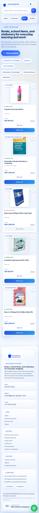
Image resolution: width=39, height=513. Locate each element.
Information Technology (11, 72)
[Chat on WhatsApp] (34, 508)
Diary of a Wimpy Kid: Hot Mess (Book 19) (18, 312)
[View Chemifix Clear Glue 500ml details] (19, 93)
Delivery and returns (12, 435)
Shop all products (10, 418)
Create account (10, 460)
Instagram (20, 486)
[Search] (33, 10)
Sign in (7, 462)
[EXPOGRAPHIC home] (19, 355)
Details (32, 121)
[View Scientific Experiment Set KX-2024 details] (19, 244)
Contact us (8, 443)
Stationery (6, 77)
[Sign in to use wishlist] (33, 86)
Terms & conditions (11, 449)
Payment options (10, 437)
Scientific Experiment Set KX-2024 (16, 260)
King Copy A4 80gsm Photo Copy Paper (18, 213)
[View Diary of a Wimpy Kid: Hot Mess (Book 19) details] (19, 296)
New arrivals (9, 421)
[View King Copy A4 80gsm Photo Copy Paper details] (19, 197)
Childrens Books (29, 72)
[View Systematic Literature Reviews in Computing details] (19, 145)
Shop (24, 18)
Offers (32, 18)
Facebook (9, 486)
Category (14, 18)
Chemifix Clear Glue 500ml (13, 109)
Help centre (9, 440)
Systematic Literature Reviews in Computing (15, 162)
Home (6, 18)
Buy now (19, 125)
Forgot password (10, 465)
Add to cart (19, 130)
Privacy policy (9, 446)
